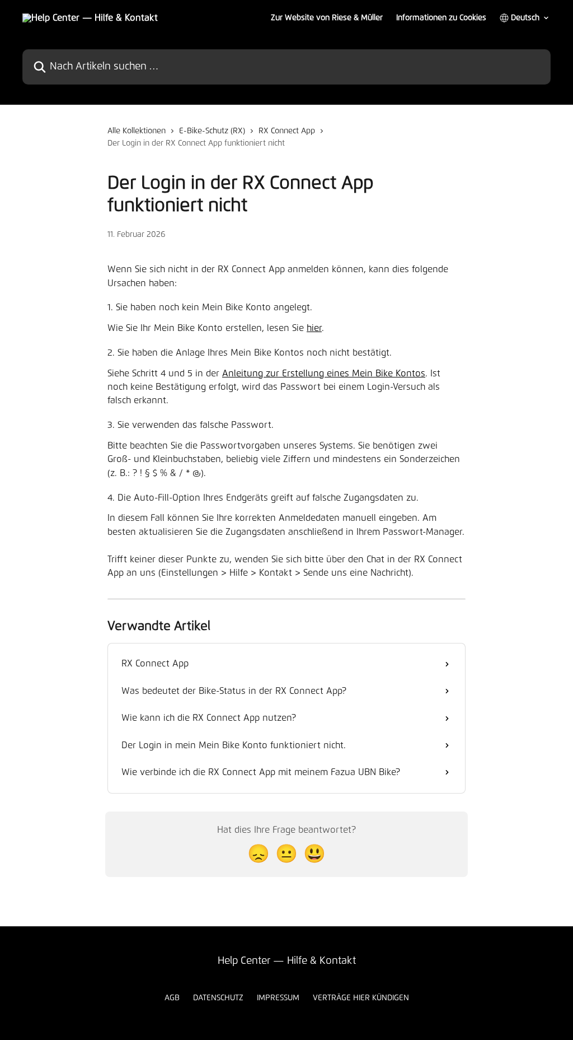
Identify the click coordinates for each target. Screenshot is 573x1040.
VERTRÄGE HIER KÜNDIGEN (361, 998)
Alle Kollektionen (136, 131)
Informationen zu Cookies (441, 18)
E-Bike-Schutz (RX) (212, 131)
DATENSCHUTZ (218, 998)
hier (314, 328)
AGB (172, 998)
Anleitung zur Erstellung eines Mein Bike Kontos (323, 373)
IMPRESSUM (278, 998)
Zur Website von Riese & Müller (327, 18)
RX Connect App (287, 131)
